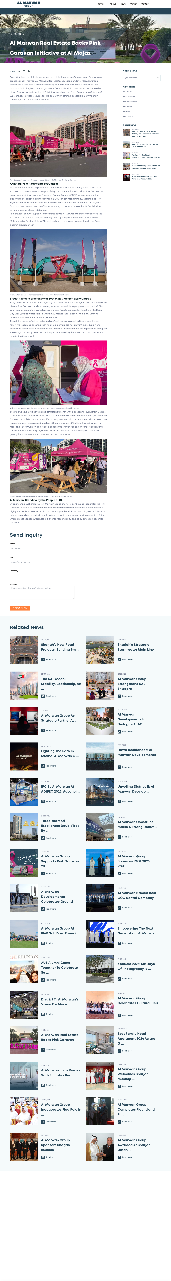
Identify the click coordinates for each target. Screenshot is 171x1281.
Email (12, 557)
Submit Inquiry (20, 608)
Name (12, 543)
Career (133, 4)
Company (14, 571)
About (113, 4)
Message (13, 584)
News (123, 4)
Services (101, 4)
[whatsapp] (28, 71)
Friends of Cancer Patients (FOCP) (59, 195)
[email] (24, 71)
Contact (145, 4)
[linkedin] (19, 71)
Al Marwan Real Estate (48, 81)
